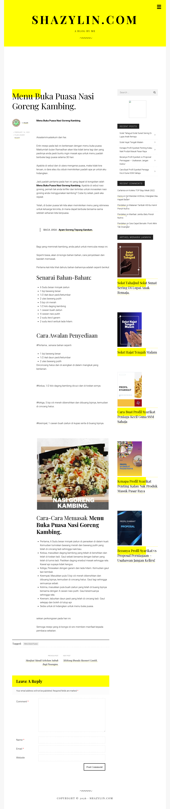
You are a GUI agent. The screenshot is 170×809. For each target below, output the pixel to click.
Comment (22, 701)
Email (20, 748)
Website (20, 757)
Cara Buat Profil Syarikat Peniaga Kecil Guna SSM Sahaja (134, 171)
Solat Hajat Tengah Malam (131, 142)
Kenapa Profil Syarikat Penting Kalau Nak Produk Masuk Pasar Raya (136, 150)
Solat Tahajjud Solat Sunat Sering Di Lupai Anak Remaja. (135, 135)
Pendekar (121, 205)
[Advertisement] (85, 64)
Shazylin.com (85, 19)
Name (20, 739)
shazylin (25, 123)
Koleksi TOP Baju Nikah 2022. (142, 190)
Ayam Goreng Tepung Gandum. (76, 229)
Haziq (120, 196)
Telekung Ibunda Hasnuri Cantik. (80, 660)
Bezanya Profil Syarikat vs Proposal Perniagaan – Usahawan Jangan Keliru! (135, 160)
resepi (17, 138)
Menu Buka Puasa (30, 644)
